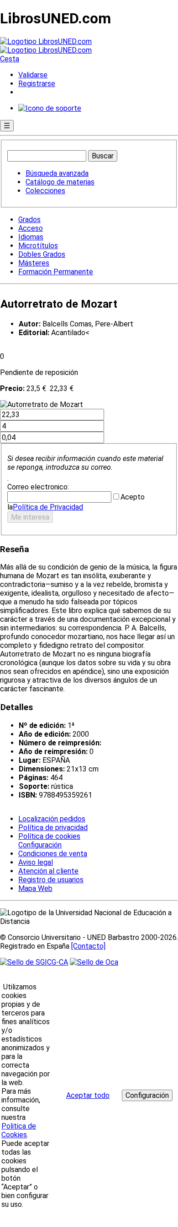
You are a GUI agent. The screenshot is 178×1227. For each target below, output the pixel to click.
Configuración (39, 845)
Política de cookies (49, 836)
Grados (29, 219)
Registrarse (36, 83)
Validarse (32, 75)
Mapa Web (35, 888)
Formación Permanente (55, 271)
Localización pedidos (51, 818)
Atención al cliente (48, 871)
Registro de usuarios (51, 879)
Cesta (9, 58)
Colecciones (45, 190)
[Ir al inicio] (46, 45)
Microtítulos (38, 245)
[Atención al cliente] (49, 108)
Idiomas (30, 237)
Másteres (33, 263)
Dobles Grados (41, 254)
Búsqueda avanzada (57, 173)
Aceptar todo (88, 1095)
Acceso (30, 228)
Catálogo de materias (60, 182)
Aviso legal (35, 862)
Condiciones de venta (52, 853)
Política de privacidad (53, 827)
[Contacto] (88, 946)
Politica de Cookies (18, 1130)
